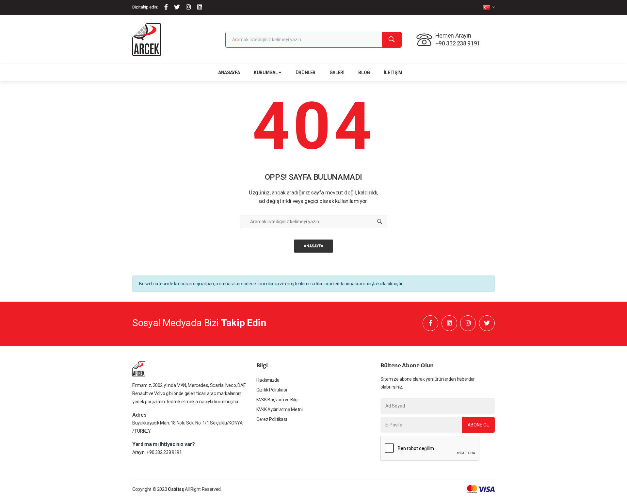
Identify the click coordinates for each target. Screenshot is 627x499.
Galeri (337, 72)
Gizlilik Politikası (271, 389)
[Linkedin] (199, 7)
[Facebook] (166, 7)
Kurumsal (266, 72)
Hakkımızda (268, 380)
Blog (364, 72)
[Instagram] (188, 7)
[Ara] (391, 39)
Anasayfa (229, 72)
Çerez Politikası (271, 419)
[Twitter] (177, 7)
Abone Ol (478, 424)
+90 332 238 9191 (164, 452)
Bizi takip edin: (145, 7)
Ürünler (306, 72)
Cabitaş (176, 489)
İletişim (393, 72)
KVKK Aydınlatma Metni (279, 409)
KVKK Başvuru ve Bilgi (277, 399)
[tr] (489, 7)
